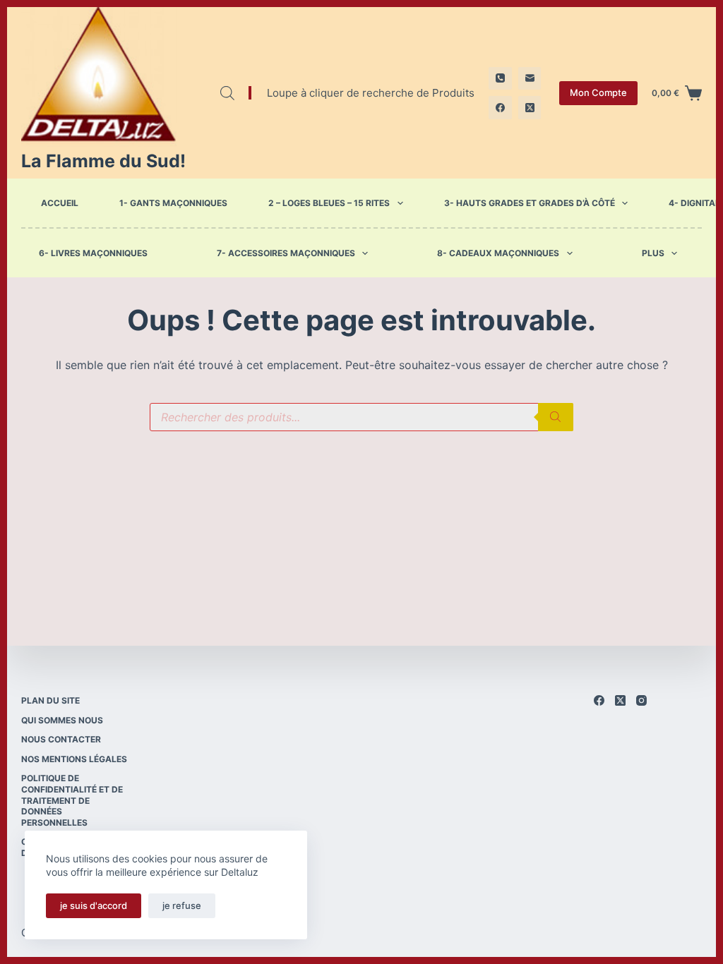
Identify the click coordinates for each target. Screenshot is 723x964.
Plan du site (50, 700)
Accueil (59, 203)
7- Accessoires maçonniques (286, 253)
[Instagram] (641, 700)
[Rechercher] (555, 417)
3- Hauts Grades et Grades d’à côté (529, 203)
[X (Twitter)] (530, 107)
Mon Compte (598, 92)
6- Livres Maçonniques (93, 253)
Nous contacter (61, 739)
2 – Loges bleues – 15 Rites (329, 203)
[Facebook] (500, 107)
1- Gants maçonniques (173, 203)
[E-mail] (530, 78)
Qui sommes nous (62, 720)
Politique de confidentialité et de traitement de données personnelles (72, 800)
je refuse (181, 905)
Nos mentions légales (74, 759)
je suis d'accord (93, 905)
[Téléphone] (500, 78)
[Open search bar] (227, 93)
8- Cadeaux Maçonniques (498, 253)
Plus (653, 253)
